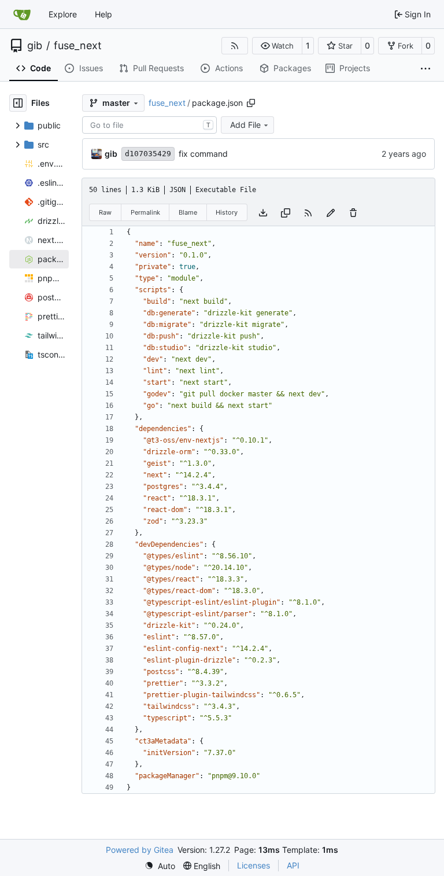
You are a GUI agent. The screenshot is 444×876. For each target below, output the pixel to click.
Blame (188, 212)
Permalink (145, 212)
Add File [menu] (245, 125)
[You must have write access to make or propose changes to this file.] (353, 212)
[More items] (425, 69)
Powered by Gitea (139, 850)
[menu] (160, 866)
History (227, 212)
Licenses (253, 865)
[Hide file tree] (18, 103)
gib (34, 45)
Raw (105, 212)
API (293, 865)
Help (103, 14)
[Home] (22, 14)
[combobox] (149, 125)
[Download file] (263, 212)
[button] (277, 45)
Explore (63, 14)
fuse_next (78, 45)
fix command (203, 154)
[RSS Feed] (234, 45)
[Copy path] (251, 103)
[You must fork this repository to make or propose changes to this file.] (330, 212)
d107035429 (148, 153)
